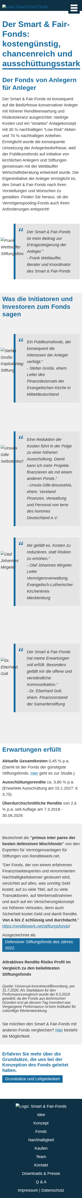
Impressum (28, 1190)
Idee (41, 1114)
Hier (34, 773)
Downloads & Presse (41, 1173)
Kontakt (41, 1165)
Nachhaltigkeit (41, 1140)
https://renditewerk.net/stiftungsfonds (35, 926)
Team (41, 1156)
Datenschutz (52, 1190)
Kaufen (41, 1148)
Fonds (41, 1131)
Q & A (41, 1182)
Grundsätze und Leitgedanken (32, 1079)
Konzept (41, 1123)
